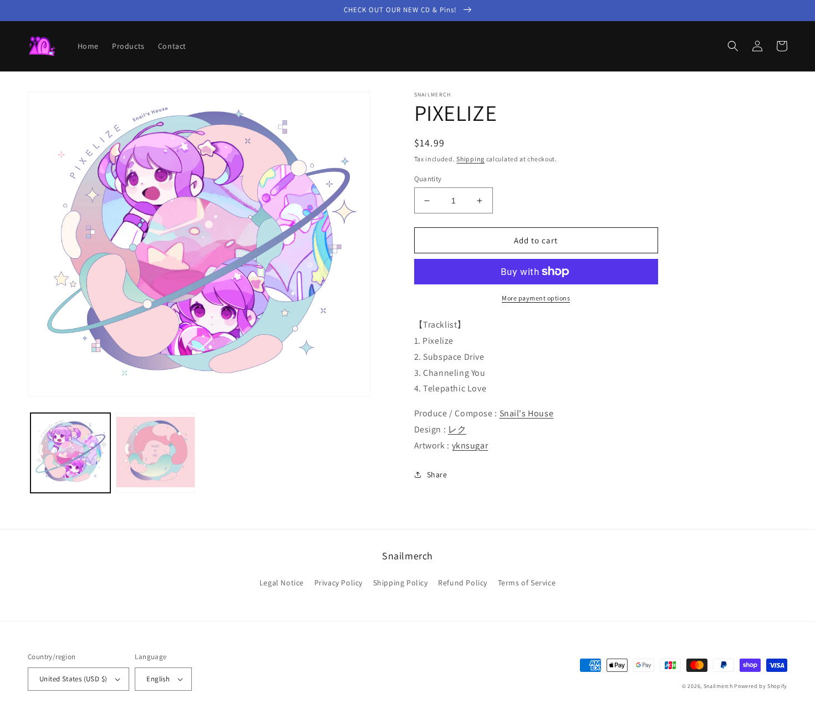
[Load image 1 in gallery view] (70, 453)
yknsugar (470, 445)
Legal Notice (281, 583)
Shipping (470, 159)
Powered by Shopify (760, 686)
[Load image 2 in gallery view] (156, 453)
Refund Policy (462, 583)
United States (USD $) (73, 679)
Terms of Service (527, 583)
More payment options (536, 298)
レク (457, 429)
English (158, 679)
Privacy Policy (338, 583)
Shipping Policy (400, 583)
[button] (733, 46)
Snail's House (527, 413)
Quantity (428, 178)
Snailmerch (718, 686)
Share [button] (437, 475)
